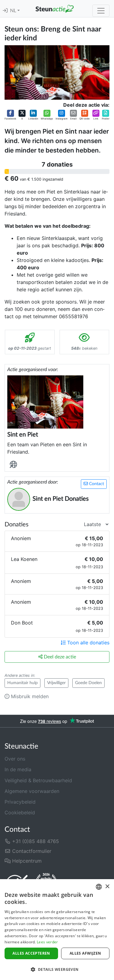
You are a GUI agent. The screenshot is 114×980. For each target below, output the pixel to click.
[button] (10, 114)
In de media (18, 769)
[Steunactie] (54, 8)
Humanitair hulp (22, 683)
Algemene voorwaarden (32, 791)
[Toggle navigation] (100, 11)
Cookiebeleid (20, 812)
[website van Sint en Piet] (14, 464)
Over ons (15, 759)
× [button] (107, 886)
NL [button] (13, 10)
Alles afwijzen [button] (85, 953)
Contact (96, 484)
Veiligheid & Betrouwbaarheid (38, 780)
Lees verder (47, 942)
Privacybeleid (20, 802)
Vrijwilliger (56, 683)
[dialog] (57, 929)
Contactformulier (31, 851)
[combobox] (99, 887)
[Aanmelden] (5, 11)
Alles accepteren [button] (31, 953)
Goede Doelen (88, 683)
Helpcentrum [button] (26, 861)
